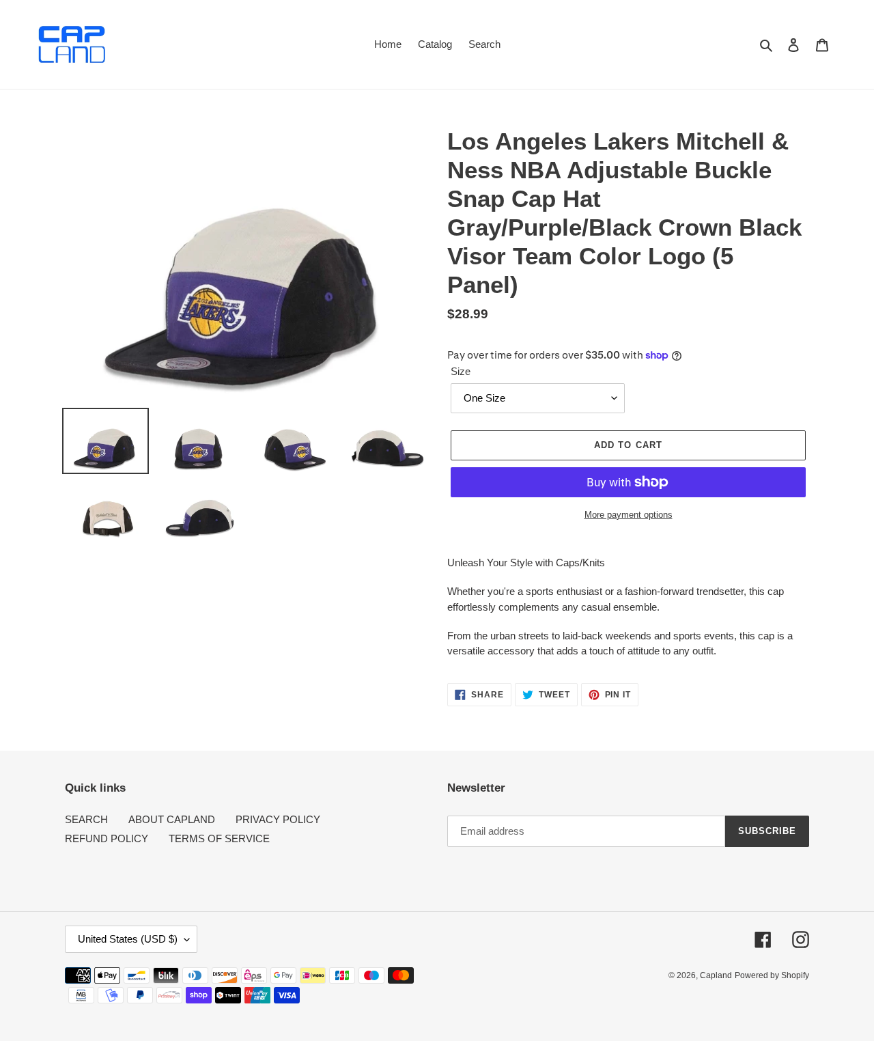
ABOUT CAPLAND (171, 819)
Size (460, 371)
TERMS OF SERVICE (219, 838)
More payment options (628, 515)
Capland (716, 975)
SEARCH (86, 819)
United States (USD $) (128, 939)
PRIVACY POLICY (278, 819)
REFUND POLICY (106, 838)
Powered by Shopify (772, 975)
